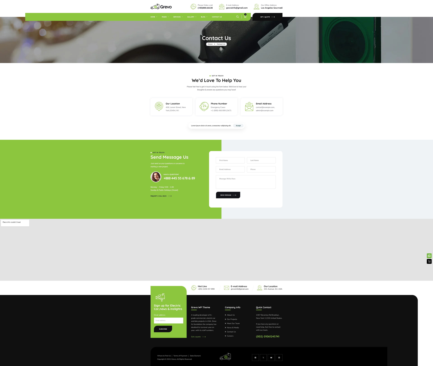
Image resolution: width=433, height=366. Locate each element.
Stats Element (195, 356)
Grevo (173, 359)
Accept (238, 126)
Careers (230, 336)
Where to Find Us (164, 356)
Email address (159, 315)
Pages (183, 5)
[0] (245, 16)
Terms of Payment (180, 356)
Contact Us (217, 17)
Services (177, 17)
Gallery (190, 17)
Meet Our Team (233, 323)
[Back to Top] (428, 362)
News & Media (233, 327)
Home (173, 5)
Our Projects (232, 319)
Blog (203, 17)
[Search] (237, 16)
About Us (231, 315)
